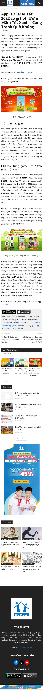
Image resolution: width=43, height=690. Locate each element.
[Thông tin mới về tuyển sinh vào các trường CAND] (7, 396)
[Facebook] (16, 662)
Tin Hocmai (19, 366)
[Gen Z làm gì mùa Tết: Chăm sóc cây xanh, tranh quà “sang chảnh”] (35, 362)
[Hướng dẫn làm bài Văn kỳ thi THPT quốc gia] (7, 419)
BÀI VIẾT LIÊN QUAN (10, 350)
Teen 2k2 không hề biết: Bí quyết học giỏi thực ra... (31, 544)
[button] (39, 3)
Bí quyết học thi (7, 564)
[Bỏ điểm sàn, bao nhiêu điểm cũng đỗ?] (11, 558)
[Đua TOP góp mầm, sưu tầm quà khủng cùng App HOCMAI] (21, 362)
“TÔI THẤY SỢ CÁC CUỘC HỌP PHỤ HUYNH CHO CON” (31, 569)
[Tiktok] (21, 662)
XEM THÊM (7, 353)
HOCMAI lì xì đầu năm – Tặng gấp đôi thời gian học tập (10, 339)
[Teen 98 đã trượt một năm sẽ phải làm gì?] (7, 430)
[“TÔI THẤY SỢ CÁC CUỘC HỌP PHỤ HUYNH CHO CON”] (32, 558)
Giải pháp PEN (6, 366)
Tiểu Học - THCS (28, 564)
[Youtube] (27, 662)
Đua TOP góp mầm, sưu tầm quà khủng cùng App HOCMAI (21, 371)
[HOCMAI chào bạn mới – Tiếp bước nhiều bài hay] (7, 362)
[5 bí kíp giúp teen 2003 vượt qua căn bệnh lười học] (11, 533)
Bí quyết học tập (7, 539)
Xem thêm (20, 439)
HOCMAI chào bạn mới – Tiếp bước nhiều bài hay (7, 371)
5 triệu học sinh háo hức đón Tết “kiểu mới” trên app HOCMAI (32, 339)
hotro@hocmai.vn (25, 647)
